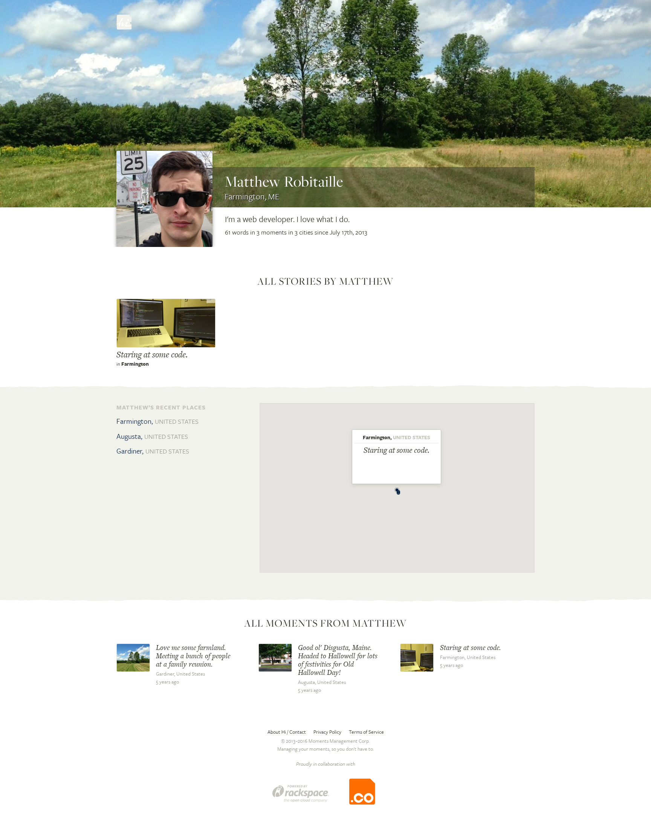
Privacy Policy (327, 732)
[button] (398, 490)
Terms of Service (366, 732)
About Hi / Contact (286, 732)
